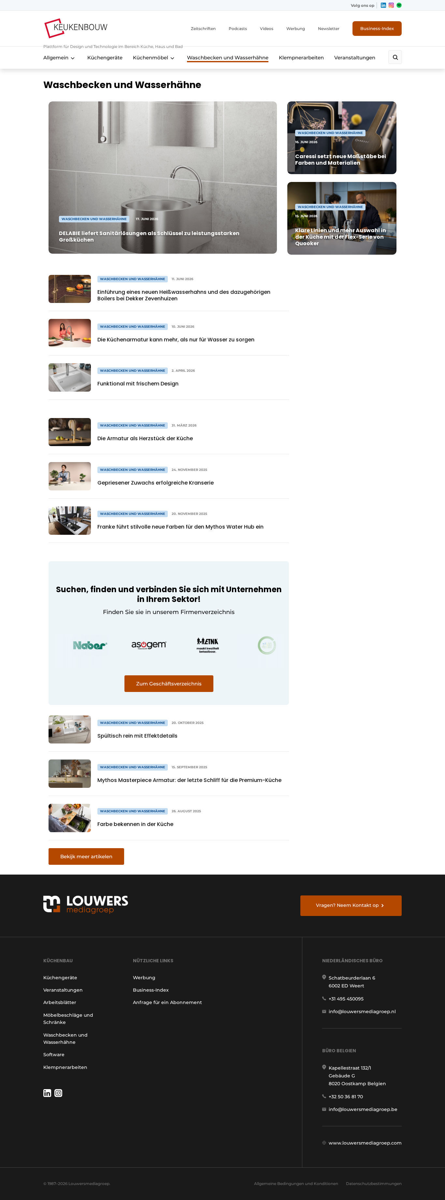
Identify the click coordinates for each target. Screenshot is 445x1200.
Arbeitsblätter (59, 1002)
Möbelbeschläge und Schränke (68, 1018)
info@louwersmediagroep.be (363, 1109)
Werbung (295, 28)
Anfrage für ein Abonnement (167, 1002)
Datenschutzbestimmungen (374, 1183)
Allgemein (55, 57)
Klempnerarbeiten (301, 57)
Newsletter (328, 28)
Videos (266, 28)
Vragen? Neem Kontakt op (347, 905)
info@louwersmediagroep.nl (362, 1011)
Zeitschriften (203, 28)
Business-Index (377, 28)
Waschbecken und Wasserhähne (227, 57)
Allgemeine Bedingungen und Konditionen (296, 1183)
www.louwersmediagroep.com (365, 1143)
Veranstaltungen (354, 57)
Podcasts (238, 28)
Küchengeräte (104, 57)
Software (54, 1055)
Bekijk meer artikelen (86, 856)
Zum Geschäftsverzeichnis (169, 684)
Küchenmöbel (150, 57)
